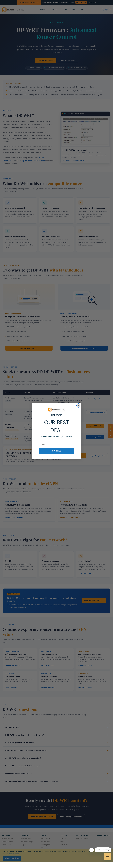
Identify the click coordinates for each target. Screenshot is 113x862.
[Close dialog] (78, 405)
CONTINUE (56, 451)
